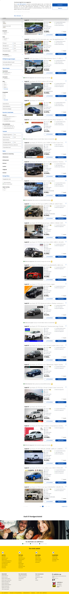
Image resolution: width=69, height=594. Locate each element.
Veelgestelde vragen (39, 577)
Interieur (4, 172)
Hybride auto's (4, 559)
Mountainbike (21, 563)
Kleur (4, 81)
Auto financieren (5, 563)
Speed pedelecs (21, 559)
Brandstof (5, 30)
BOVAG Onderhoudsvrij (6, 578)
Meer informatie (17, 15)
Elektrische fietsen (22, 558)
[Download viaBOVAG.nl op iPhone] (52, 580)
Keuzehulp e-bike (22, 566)
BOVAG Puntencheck (5, 586)
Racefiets (20, 562)
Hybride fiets (21, 564)
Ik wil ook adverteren (22, 577)
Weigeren (60, 8)
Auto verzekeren (5, 564)
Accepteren (60, 4)
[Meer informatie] (13, 125)
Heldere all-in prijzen (5, 587)
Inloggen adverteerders (23, 575)
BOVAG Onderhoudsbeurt (6, 584)
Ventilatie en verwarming (8, 153)
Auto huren (4, 566)
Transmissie (5, 71)
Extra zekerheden (6, 124)
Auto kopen (4, 556)
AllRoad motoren (38, 559)
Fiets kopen (21, 556)
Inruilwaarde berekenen (6, 562)
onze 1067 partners (21, 4)
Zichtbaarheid (6, 160)
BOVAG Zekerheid (5, 575)
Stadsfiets (20, 560)
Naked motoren (38, 558)
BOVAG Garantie (5, 577)
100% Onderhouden (5, 589)
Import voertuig (6, 187)
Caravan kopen (55, 558)
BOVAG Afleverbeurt (5, 583)
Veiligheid (5, 169)
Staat (4, 36)
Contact (20, 580)
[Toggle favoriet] (66, 20)
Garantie (4, 115)
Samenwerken (21, 578)
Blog (36, 578)
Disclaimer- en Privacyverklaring (15, 592)
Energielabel (5, 92)
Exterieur (5, 163)
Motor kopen (37, 556)
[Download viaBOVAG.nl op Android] (54, 580)
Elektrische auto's (5, 558)
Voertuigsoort (6, 54)
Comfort (4, 166)
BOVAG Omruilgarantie (6, 581)
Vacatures (33, 592)
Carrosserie (5, 77)
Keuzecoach (4, 567)
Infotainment (5, 157)
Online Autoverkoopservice (6, 560)
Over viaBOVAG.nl (5, 592)
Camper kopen (54, 556)
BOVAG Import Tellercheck (6, 580)
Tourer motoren (38, 560)
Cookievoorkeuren (26, 592)
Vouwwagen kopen (55, 559)
